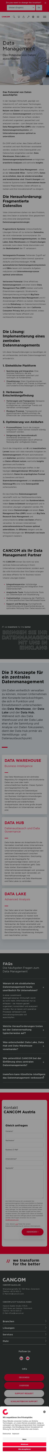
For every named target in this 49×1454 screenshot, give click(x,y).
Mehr (24, 1439)
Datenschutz (7, 1434)
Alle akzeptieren (24, 1449)
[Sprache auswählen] (44, 1412)
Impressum (15, 1434)
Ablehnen (24, 1444)
